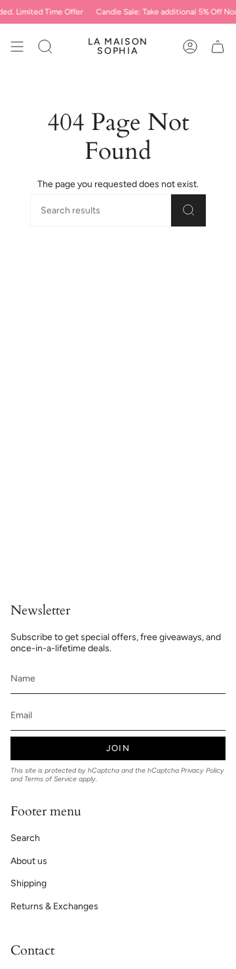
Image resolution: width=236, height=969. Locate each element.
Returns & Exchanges (54, 906)
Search (25, 838)
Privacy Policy (202, 770)
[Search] (188, 210)
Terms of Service (50, 779)
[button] (45, 46)
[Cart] (217, 46)
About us (28, 861)
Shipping (28, 883)
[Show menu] (17, 46)
